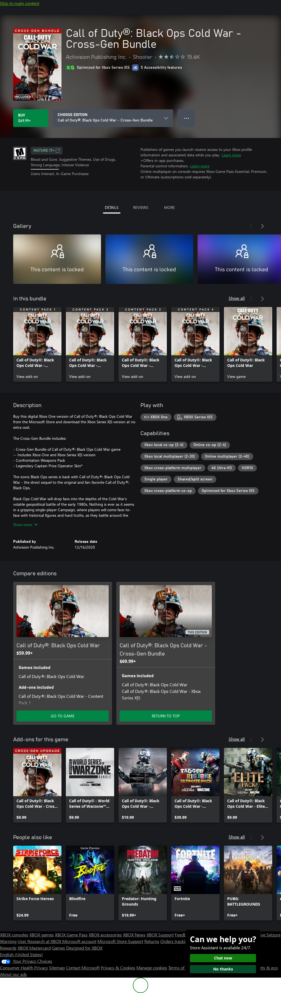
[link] (37, 344)
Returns (151, 941)
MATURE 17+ (43, 151)
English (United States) (21, 954)
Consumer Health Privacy (24, 967)
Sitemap (57, 967)
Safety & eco (266, 967)
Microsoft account (79, 941)
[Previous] (251, 226)
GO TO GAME (62, 715)
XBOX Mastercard (34, 948)
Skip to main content (19, 3)
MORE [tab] (169, 207)
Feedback (184, 934)
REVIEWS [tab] (140, 207)
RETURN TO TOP (166, 715)
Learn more (231, 154)
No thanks (223, 969)
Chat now (223, 958)
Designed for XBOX (84, 948)
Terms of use (180, 967)
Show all (237, 298)
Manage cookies (151, 967)
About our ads (13, 974)
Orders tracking (175, 941)
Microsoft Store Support (120, 941)
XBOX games (41, 934)
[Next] (262, 226)
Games (58, 948)
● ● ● (186, 118)
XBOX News (134, 934)
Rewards (8, 948)
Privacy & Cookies (118, 967)
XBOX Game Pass (71, 934)
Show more (22, 524)
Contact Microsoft (83, 967)
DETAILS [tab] (111, 207)
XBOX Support (160, 934)
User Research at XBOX (40, 941)
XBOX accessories (105, 934)
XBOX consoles (14, 934)
